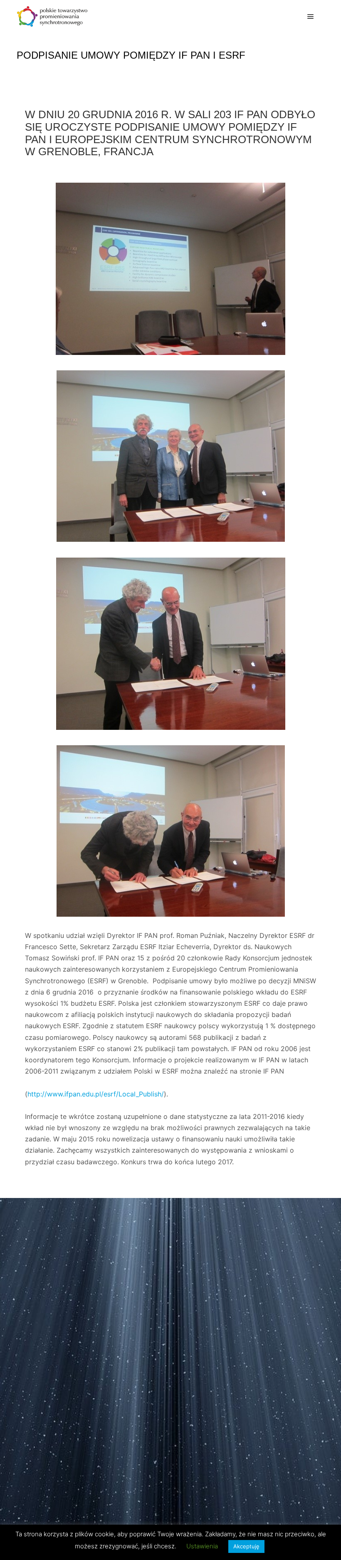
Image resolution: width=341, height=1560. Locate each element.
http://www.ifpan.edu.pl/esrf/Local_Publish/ (95, 1094)
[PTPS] (52, 16)
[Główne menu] (310, 16)
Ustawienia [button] (202, 1546)
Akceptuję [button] (246, 1546)
